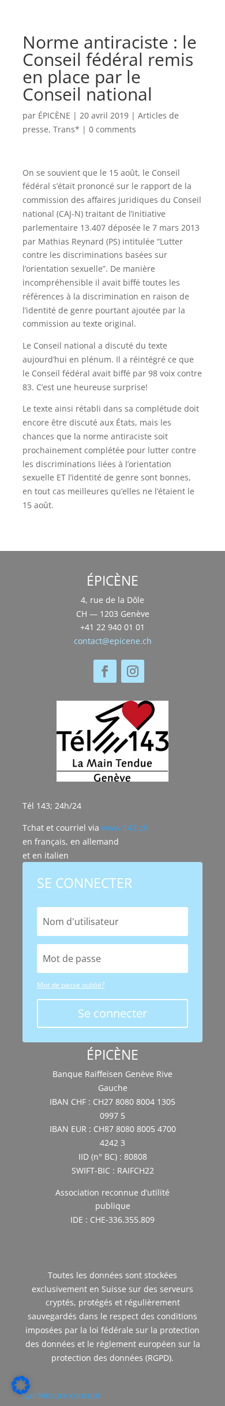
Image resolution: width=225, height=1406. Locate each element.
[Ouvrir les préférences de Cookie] (21, 1391)
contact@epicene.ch (113, 640)
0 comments (112, 129)
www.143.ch (125, 827)
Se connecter (112, 1013)
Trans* (66, 129)
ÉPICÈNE (54, 115)
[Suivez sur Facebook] (105, 671)
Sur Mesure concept (61, 1395)
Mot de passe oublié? (70, 985)
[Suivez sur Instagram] (132, 671)
